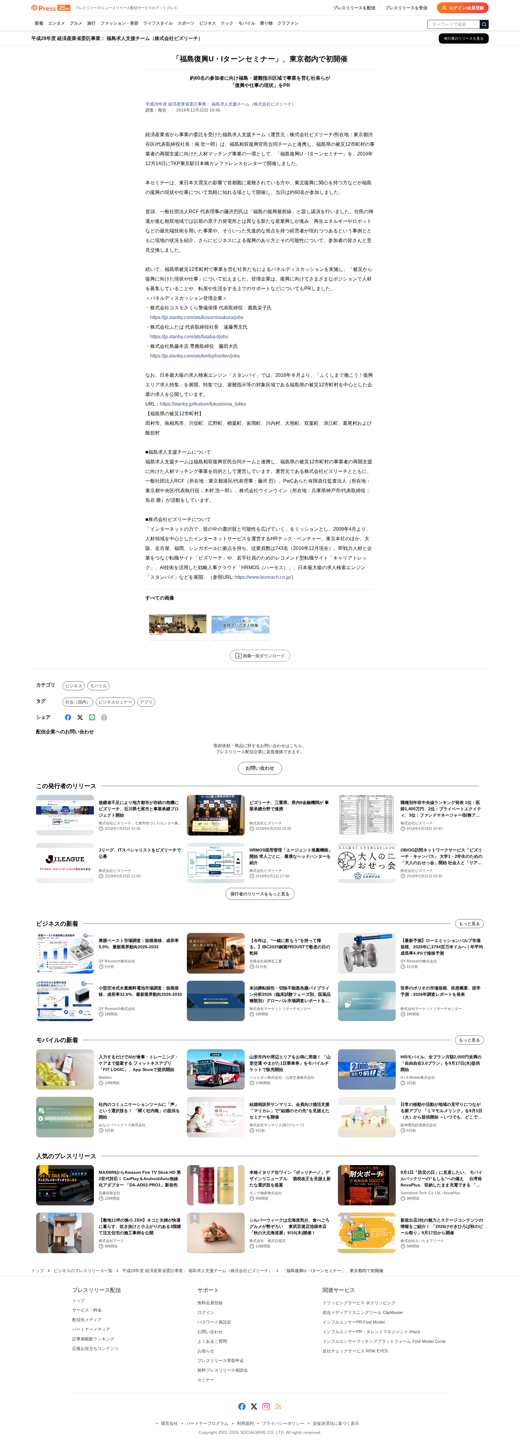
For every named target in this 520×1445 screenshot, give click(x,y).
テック (227, 23)
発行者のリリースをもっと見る (260, 893)
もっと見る (469, 923)
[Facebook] (68, 717)
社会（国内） (78, 702)
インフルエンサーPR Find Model (354, 1322)
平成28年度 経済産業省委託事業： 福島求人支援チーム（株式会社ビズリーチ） (220, 104)
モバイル (246, 23)
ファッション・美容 (119, 23)
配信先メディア (87, 1319)
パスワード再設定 (214, 1322)
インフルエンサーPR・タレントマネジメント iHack (371, 1331)
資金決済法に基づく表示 (336, 1423)
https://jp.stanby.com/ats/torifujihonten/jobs (195, 355)
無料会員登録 (210, 1302)
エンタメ (56, 23)
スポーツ (186, 23)
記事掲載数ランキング (93, 1338)
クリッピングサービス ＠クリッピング (359, 1302)
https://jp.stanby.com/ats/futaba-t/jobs (189, 336)
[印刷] (104, 717)
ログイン (205, 1312)
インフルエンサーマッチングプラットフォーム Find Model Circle (384, 1341)
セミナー (205, 1379)
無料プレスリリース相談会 (222, 1370)
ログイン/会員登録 (466, 7)
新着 (39, 23)
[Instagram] (266, 1406)
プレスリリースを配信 (354, 7)
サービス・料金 (87, 1310)
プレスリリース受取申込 (220, 1360)
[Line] (92, 717)
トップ (37, 1270)
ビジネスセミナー (115, 702)
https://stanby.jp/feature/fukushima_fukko (203, 404)
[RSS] (278, 1406)
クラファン (288, 23)
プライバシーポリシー (283, 1423)
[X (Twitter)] (80, 717)
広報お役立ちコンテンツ (95, 1348)
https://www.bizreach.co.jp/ (263, 577)
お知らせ (205, 1350)
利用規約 (245, 1423)
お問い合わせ (260, 768)
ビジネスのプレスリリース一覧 (83, 1270)
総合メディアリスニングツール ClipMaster (363, 1312)
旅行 (91, 23)
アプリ (146, 702)
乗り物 (266, 23)
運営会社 (169, 1423)
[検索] (484, 24)
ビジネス (207, 23)
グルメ (76, 23)
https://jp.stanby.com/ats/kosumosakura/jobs (196, 317)
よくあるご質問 (212, 1341)
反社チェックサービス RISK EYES (355, 1350)
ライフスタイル (158, 23)
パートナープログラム (207, 1423)
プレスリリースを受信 (406, 7)
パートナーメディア (91, 1329)
